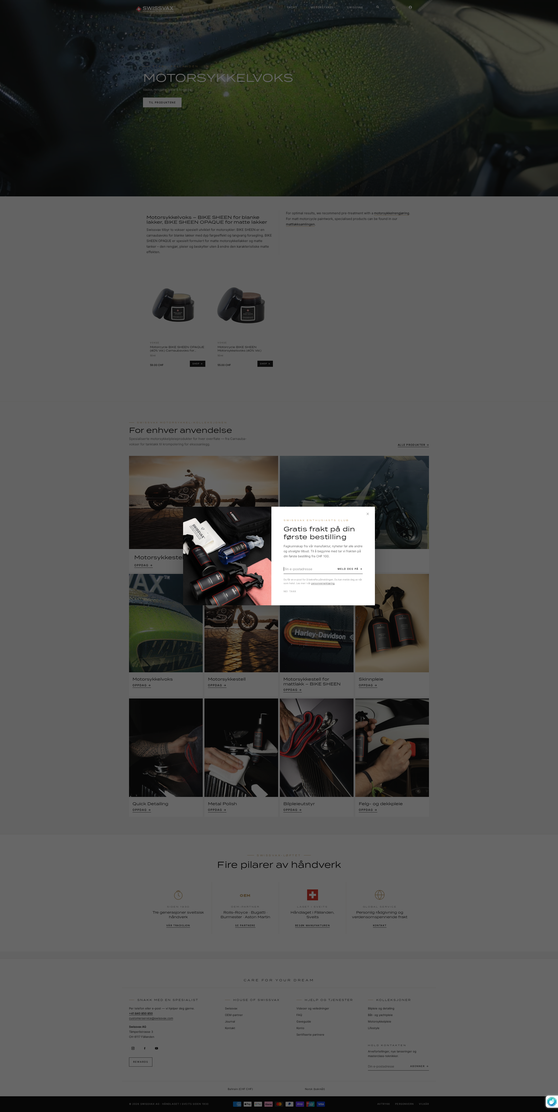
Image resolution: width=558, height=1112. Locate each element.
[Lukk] (368, 514)
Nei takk (290, 591)
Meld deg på (348, 568)
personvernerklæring (323, 583)
